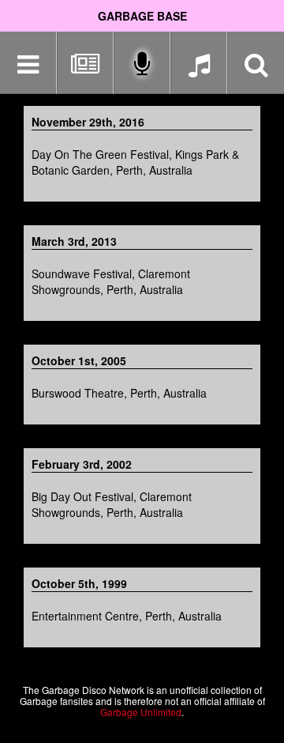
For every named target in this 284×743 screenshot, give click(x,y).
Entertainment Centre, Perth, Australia (127, 616)
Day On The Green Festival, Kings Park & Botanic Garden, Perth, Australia (135, 162)
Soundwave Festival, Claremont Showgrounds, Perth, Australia (111, 281)
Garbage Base (142, 16)
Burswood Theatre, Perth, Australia (119, 393)
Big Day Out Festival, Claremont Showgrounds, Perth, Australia (112, 504)
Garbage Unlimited (140, 711)
